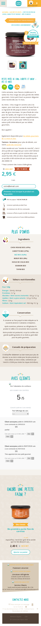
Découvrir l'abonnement (21, 25)
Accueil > (6, 12)
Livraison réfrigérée (20, 575)
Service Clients (20, 585)
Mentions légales (15, 616)
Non (9, 436)
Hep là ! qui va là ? (33, 5)
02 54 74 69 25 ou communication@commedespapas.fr (20, 589)
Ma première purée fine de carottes (20, 530)
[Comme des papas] (20, 3)
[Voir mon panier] (37, 3)
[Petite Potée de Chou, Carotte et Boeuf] (12, 65)
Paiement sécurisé (20, 568)
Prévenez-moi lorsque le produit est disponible (19, 192)
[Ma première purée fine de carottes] (20, 511)
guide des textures (13, 145)
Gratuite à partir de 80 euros (20, 576)
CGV (26, 616)
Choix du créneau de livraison (20, 579)
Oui (30, 434)
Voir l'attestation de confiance (20, 386)
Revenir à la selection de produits (21, 20)
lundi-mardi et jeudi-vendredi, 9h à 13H (20, 587)
